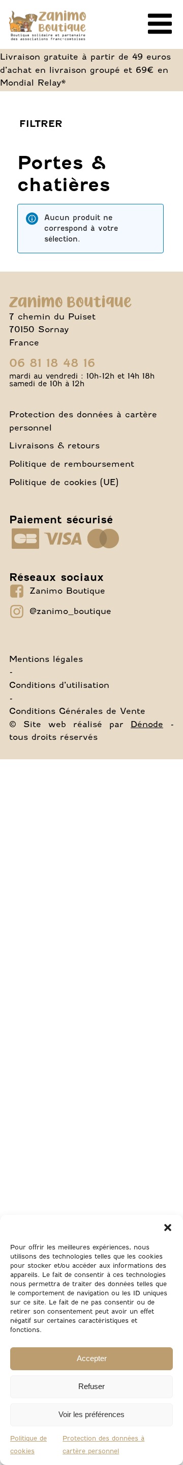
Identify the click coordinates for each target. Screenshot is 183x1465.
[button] (168, 1227)
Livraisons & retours (54, 445)
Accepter (92, 1358)
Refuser (91, 1386)
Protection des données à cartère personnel (83, 421)
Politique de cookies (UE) (63, 482)
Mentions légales (46, 659)
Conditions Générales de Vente (77, 711)
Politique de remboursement (71, 464)
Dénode (147, 724)
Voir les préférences (91, 1414)
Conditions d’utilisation (59, 685)
